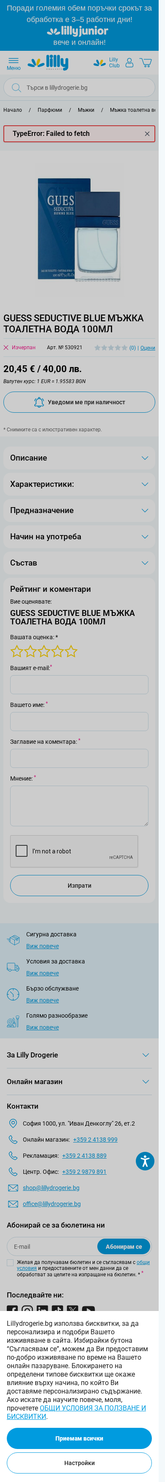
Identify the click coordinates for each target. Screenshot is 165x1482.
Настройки (79, 1463)
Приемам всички (79, 1438)
